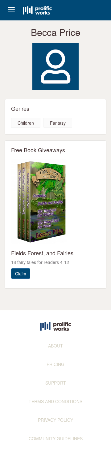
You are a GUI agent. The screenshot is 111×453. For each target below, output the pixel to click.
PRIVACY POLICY (55, 420)
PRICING (55, 364)
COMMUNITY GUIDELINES (56, 438)
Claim (20, 273)
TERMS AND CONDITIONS (55, 401)
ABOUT (55, 346)
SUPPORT (55, 383)
